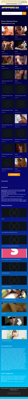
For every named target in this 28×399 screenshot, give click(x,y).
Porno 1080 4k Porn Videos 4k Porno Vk (9, 232)
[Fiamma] (21, 49)
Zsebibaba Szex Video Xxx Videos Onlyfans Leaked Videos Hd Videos (13, 355)
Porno (3, 218)
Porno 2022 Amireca (6, 273)
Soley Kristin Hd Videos (5, 348)
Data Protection (24, 388)
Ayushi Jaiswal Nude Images (16, 368)
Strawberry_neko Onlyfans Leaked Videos (17, 358)
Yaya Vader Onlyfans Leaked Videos (16, 352)
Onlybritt (6, 349)
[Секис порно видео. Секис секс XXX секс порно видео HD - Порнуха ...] (8, 79)
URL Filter (11, 389)
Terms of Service (17, 388)
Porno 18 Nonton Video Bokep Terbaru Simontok (11, 259)
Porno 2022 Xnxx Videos (6, 286)
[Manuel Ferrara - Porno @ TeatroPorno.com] (21, 122)
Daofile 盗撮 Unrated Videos (19, 364)
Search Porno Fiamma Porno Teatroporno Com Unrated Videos (14, 376)
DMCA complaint (23, 201)
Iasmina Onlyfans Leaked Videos (7, 357)
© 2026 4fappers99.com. (6, 388)
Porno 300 (4, 313)
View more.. (14, 174)
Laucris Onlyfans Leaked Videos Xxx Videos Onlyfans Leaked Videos (13, 364)
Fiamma (16, 51)
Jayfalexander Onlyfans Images (14, 349)
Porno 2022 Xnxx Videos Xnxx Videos (9, 300)
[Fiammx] (8, 35)
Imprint (12, 388)
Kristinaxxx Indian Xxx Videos (6, 365)
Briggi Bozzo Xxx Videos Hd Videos (8, 359)
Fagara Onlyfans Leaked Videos (7, 367)
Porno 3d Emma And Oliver (7, 340)
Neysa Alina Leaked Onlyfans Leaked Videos (13, 362)
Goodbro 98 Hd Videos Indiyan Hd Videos (17, 356)
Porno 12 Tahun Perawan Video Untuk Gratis (10, 246)
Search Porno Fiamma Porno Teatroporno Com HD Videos (13, 378)
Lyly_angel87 (7, 350)
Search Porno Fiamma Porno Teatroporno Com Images (12, 381)
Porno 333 (4, 327)
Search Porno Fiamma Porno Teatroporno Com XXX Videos (13, 377)
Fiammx (3, 37)
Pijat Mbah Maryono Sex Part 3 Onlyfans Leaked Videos (15, 366)
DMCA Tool (16, 389)
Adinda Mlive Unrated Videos (15, 350)
